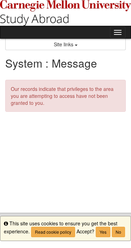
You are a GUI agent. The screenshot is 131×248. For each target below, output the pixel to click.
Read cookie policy (53, 232)
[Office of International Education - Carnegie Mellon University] (65, 13)
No (118, 232)
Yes (103, 232)
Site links (64, 44)
